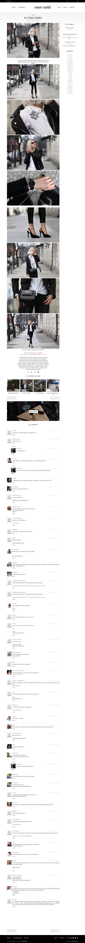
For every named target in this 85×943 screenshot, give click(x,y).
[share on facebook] (28, 372)
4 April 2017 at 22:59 (53, 518)
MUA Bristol (16, 523)
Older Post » (55, 398)
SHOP (59, 7)
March (69, 80)
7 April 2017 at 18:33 (52, 886)
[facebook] (7, 1)
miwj (13, 842)
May (70, 76)
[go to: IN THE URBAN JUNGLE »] (13, 391)
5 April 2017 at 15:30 (52, 652)
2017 (69, 62)
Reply (13, 434)
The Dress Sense (16, 495)
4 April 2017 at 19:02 (53, 430)
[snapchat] (71, 938)
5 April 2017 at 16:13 (52, 692)
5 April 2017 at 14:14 (51, 448)
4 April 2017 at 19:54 (53, 458)
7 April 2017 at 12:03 (52, 860)
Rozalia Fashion (16, 439)
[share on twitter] (31, 372)
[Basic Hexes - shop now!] (33, 420)
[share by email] (38, 372)
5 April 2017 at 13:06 (52, 572)
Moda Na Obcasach (17, 875)
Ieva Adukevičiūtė (16, 733)
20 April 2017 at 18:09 (52, 899)
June (70, 74)
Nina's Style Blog (17, 710)
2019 (69, 58)
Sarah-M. (14, 603)
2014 (69, 89)
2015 (69, 87)
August (69, 71)
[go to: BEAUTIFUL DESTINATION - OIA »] (53, 391)
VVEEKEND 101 (16, 819)
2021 (70, 56)
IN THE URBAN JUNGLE (13, 393)
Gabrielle (14, 860)
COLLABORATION (17, 937)
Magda (14, 538)
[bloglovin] (75, 938)
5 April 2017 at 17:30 (52, 705)
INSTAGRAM (28, 836)
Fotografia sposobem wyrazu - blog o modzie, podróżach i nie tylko (29, 585)
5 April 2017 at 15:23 (52, 639)
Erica (13, 692)
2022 (70, 54)
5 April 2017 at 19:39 (52, 724)
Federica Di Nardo (16, 639)
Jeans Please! (15, 852)
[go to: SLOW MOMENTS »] (40, 391)
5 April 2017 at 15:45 (52, 670)
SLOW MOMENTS (40, 393)
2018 (69, 60)
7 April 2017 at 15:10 (52, 875)
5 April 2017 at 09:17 (52, 549)
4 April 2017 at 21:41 (53, 495)
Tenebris (14, 478)
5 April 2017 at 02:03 (52, 538)
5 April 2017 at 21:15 (52, 733)
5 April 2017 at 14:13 (51, 468)
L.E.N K (14, 792)
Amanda (14, 716)
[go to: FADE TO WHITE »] (26, 391)
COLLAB (65, 7)
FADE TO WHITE (26, 393)
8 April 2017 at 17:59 (51, 764)
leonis (13, 744)
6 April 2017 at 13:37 (52, 774)
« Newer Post (11, 398)
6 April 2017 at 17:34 (52, 792)
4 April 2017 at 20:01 (53, 478)
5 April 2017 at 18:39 (52, 716)
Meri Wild (24, 941)
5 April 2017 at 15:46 (52, 680)
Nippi (13, 724)
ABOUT (14, 7)
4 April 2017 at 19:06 (53, 439)
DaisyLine (14, 458)
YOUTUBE (21, 836)
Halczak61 (14, 562)
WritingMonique (17, 685)
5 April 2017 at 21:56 (52, 744)
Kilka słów (14, 899)
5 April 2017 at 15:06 (52, 623)
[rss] (77, 938)
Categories (21, 7)
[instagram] (68, 938)
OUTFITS (33, 14)
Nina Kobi (14, 705)
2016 (69, 86)
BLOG (14, 836)
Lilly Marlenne (15, 753)
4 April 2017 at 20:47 (53, 486)
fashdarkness (15, 774)
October (70, 67)
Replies (14, 446)
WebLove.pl (75, 941)
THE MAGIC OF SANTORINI (69, 34)
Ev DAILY (14, 430)
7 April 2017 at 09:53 (52, 852)
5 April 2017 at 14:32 (52, 615)
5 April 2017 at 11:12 (52, 562)
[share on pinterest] (34, 372)
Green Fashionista (17, 674)
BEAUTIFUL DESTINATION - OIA (53, 394)
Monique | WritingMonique (18, 680)
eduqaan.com (31, 617)
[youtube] (73, 938)
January (70, 83)
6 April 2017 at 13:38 (52, 782)
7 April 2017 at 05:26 (52, 830)
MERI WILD (19, 448)
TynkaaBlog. (15, 486)
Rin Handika (15, 549)
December (69, 63)
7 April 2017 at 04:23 (52, 819)
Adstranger (14, 572)
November (69, 65)
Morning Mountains (16, 652)
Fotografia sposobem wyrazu (19, 580)
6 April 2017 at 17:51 (52, 802)
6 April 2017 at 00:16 (52, 753)
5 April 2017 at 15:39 (52, 662)
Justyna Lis (15, 802)
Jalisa (13, 623)
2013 (69, 91)
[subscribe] (10, 1)
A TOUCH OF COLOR (70, 42)
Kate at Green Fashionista (18, 670)
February (70, 81)
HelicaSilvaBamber (16, 518)
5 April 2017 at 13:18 (52, 580)
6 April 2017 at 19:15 (52, 811)
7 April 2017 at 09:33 (52, 842)
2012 (69, 93)
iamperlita (14, 886)
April (70, 78)
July (70, 72)
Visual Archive (69, 28)
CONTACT (72, 7)
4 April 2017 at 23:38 (53, 529)
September (69, 69)
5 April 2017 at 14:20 (52, 603)
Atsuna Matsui (15, 831)
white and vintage (16, 506)
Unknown (14, 615)
